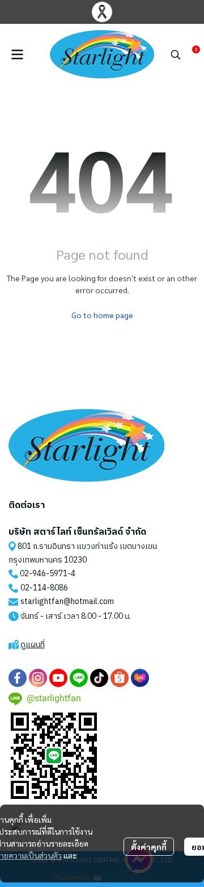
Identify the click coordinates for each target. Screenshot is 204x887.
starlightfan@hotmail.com (67, 601)
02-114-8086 (44, 587)
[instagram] (38, 678)
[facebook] (17, 678)
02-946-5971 (43, 573)
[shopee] (119, 678)
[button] (176, 55)
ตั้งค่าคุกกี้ (149, 847)
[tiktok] (99, 678)
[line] (79, 678)
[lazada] (140, 678)
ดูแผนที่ (32, 644)
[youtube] (58, 678)
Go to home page (102, 315)
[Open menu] (17, 54)
